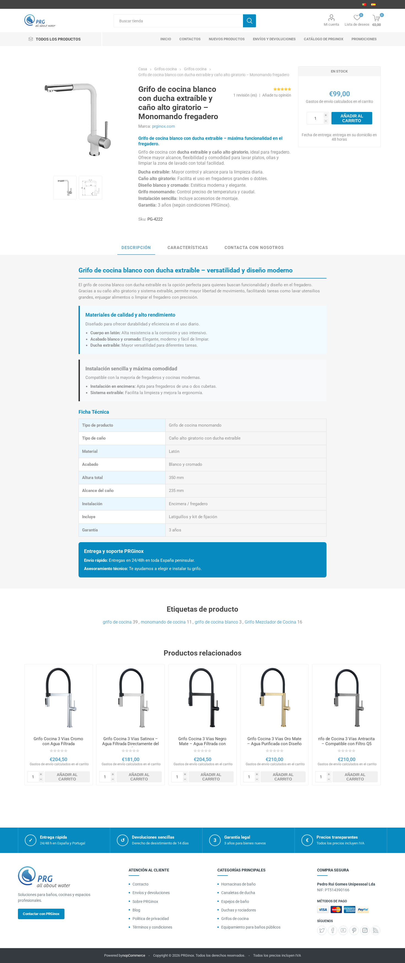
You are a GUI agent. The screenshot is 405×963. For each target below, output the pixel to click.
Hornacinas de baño (238, 884)
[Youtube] (343, 930)
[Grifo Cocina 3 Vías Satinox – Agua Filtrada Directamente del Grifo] (130, 698)
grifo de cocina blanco (216, 622)
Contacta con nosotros (254, 247)
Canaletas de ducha (238, 892)
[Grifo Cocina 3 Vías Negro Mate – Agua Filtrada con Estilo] (202, 698)
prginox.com (163, 126)
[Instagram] (364, 930)
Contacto (140, 884)
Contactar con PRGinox (41, 914)
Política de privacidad (151, 918)
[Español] (373, 4)
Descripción (136, 247)
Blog (136, 910)
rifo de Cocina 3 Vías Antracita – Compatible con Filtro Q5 (346, 741)
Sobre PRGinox (145, 901)
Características (188, 247)
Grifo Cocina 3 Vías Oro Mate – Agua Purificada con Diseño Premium (274, 743)
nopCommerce (133, 955)
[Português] (364, 4)
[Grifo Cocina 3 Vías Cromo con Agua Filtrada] (58, 698)
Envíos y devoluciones (151, 892)
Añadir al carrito (352, 118)
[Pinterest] (354, 930)
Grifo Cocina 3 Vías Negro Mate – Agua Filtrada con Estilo (202, 743)
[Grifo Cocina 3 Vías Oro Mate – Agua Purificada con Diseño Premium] (274, 698)
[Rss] (375, 930)
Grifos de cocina (235, 918)
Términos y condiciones (152, 927)
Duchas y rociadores (238, 910)
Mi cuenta (331, 24)
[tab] (136, 248)
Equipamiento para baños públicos (250, 927)
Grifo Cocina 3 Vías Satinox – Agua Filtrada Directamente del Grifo (130, 743)
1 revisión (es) (245, 95)
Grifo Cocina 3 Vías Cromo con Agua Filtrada (58, 741)
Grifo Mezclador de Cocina (270, 622)
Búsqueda (249, 20)
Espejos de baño (235, 901)
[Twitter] (321, 930)
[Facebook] (332, 930)
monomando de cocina (163, 622)
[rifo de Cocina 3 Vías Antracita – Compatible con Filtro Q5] (346, 698)
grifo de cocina (117, 622)
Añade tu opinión (276, 95)
